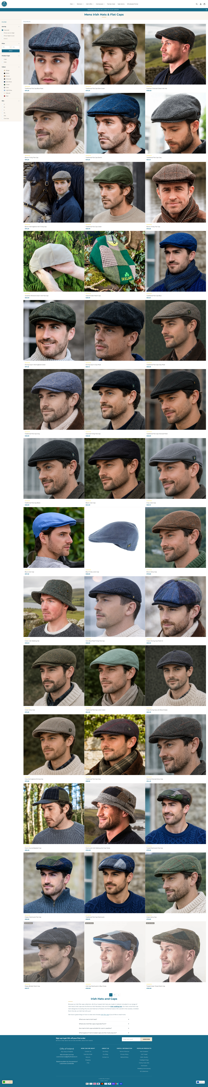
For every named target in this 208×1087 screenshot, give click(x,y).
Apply (11, 50)
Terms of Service (124, 1051)
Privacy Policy (124, 1054)
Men (71, 4)
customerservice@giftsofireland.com (66, 1056)
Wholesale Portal (132, 4)
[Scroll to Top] (205, 1078)
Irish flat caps (105, 1014)
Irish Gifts (89, 4)
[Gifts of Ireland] (4, 4)
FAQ (88, 1063)
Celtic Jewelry (144, 1057)
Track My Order (88, 1054)
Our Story (105, 1051)
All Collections (144, 1071)
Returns (88, 1057)
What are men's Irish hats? (88, 1019)
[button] (204, 4)
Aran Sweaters (144, 1051)
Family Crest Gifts (144, 1063)
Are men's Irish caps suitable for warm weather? (95, 1028)
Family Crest (111, 4)
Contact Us (88, 1051)
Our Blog (105, 1054)
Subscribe (146, 1039)
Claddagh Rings (144, 1060)
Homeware (99, 4)
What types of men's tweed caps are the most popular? (98, 1033)
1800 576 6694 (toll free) (67, 1054)
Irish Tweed (144, 1054)
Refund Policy (124, 1057)
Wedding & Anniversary (144, 1068)
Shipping (88, 1060)
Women (79, 4)
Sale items (121, 4)
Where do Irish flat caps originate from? (92, 1024)
